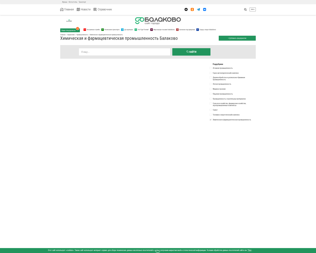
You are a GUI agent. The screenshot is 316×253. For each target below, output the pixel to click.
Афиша (64, 2)
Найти (192, 51)
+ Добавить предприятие (237, 38)
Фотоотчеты (73, 2)
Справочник (105, 9)
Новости (86, 9)
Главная (69, 9)
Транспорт (82, 2)
